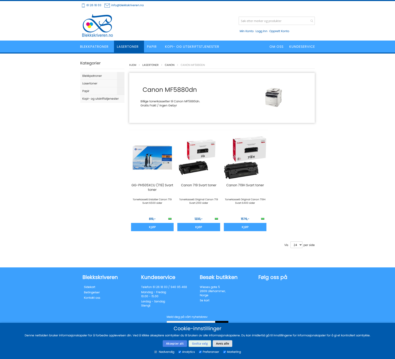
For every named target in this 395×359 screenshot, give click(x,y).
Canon (169, 65)
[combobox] (277, 21)
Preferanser (211, 352)
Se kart (204, 300)
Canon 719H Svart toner (245, 185)
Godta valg (200, 343)
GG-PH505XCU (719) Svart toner (152, 187)
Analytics (188, 352)
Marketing (234, 352)
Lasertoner (150, 65)
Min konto (247, 31)
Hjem (132, 65)
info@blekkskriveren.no (127, 5)
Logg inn (261, 31)
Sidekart (89, 287)
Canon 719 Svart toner (198, 185)
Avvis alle (222, 343)
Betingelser (92, 292)
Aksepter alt (175, 343)
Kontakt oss (92, 298)
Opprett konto (279, 31)
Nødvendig (166, 352)
